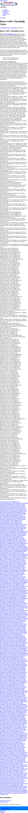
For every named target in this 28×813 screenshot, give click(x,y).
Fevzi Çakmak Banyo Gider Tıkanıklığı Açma (14, 604)
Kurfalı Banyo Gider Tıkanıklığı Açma (18, 672)
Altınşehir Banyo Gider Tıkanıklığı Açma (12, 517)
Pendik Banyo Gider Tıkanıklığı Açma (18, 712)
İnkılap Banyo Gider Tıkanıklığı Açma (18, 638)
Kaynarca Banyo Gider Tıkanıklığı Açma (18, 653)
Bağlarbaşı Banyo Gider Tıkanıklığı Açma (13, 536)
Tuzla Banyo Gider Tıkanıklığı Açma (9, 762)
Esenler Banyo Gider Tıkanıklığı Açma (9, 591)
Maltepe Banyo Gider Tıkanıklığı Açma (18, 681)
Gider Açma (11, 609)
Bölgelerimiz (6, 11)
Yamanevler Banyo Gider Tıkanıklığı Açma (10, 774)
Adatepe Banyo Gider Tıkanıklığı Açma (12, 507)
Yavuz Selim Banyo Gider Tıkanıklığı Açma (13, 774)
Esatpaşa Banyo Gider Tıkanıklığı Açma (12, 588)
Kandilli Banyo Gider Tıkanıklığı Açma (18, 646)
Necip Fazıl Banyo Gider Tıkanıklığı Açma (13, 698)
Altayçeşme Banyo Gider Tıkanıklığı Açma (10, 516)
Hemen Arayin (5, 808)
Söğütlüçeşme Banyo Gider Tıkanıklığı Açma (11, 743)
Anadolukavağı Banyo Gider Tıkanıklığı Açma (11, 523)
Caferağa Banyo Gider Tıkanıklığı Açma (18, 554)
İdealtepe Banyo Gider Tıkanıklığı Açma (12, 634)
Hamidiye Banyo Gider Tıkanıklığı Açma (13, 622)
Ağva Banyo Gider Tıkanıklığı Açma (17, 509)
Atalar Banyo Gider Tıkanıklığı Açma (17, 527)
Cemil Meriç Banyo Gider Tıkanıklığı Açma (13, 566)
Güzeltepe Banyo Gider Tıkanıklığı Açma (14, 619)
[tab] (3, 7)
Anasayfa (5, 9)
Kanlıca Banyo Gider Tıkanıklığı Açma (9, 648)
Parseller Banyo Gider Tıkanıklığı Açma (14, 710)
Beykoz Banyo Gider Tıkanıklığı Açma (9, 547)
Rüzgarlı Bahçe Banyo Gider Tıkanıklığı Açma (13, 719)
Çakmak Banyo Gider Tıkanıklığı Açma (9, 555)
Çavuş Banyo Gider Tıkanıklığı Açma (12, 562)
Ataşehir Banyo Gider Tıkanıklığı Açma (9, 528)
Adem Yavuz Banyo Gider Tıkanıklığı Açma (12, 507)
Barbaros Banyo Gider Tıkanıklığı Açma (18, 543)
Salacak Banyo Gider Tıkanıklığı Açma (12, 723)
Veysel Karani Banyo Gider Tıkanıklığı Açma (11, 770)
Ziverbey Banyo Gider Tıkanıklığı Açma (12, 791)
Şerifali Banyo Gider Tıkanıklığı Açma (18, 735)
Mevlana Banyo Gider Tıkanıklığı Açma (18, 691)
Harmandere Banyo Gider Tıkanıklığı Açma (10, 623)
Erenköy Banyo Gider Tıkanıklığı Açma (18, 586)
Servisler (5, 12)
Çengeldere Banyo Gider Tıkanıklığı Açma (10, 567)
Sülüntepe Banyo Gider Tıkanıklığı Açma (12, 750)
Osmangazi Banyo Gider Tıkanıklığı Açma (13, 709)
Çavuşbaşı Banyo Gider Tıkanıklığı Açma (13, 562)
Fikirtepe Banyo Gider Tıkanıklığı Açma (18, 606)
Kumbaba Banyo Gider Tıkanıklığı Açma (13, 670)
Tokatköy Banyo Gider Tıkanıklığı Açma (13, 756)
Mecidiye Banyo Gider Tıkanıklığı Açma (9, 683)
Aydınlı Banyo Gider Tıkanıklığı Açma (9, 532)
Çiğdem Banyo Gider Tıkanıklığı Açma (12, 572)
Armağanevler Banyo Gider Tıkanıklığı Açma (11, 524)
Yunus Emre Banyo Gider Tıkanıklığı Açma (13, 788)
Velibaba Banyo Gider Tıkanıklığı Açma (18, 768)
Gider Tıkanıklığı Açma (10, 34)
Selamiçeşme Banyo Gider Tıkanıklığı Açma (10, 732)
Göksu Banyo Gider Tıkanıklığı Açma (9, 611)
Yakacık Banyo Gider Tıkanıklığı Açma (13, 770)
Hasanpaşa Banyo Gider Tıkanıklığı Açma (13, 624)
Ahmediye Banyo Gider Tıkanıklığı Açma (10, 511)
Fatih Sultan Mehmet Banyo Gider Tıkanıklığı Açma (15, 598)
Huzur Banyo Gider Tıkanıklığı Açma (17, 630)
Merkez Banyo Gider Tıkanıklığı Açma (12, 688)
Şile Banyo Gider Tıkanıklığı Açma (17, 738)
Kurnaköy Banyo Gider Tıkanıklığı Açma (10, 673)
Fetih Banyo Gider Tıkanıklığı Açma (11, 603)
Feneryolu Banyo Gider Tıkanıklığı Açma (12, 600)
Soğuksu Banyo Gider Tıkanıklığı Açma (12, 742)
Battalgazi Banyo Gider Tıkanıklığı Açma (12, 545)
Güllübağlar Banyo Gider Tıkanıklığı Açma (13, 614)
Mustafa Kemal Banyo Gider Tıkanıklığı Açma (14, 696)
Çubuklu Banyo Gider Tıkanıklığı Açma (12, 575)
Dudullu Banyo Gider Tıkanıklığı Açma (18, 579)
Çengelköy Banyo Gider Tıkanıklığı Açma (13, 568)
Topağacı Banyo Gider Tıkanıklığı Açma (13, 757)
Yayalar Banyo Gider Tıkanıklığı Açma (17, 776)
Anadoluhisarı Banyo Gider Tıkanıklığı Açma (11, 521)
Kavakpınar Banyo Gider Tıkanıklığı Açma (14, 651)
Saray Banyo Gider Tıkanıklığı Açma (13, 728)
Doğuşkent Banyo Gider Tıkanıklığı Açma (13, 577)
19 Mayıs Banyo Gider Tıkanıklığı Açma (9, 501)
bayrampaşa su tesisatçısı (21, 546)
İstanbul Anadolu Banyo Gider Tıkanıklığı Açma (13, 640)
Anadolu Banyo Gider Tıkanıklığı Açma (12, 520)
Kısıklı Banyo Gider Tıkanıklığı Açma (12, 660)
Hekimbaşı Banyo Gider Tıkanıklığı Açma (13, 627)
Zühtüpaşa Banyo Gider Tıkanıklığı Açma (14, 792)
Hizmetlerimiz (6, 13)
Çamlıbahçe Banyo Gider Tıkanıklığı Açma (13, 558)
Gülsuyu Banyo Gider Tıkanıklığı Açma (14, 615)
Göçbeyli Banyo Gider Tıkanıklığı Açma (18, 610)
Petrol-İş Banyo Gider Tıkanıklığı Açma (9, 713)
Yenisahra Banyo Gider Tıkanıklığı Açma (10, 783)
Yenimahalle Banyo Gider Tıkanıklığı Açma (13, 782)
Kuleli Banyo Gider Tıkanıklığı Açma (12, 669)
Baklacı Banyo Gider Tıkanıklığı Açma (12, 538)
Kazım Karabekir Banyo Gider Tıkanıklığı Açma (14, 655)
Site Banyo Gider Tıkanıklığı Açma (13, 738)
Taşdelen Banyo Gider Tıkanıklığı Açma (18, 752)
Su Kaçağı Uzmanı (8, 746)
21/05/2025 (5, 27)
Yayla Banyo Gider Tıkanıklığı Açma (9, 778)
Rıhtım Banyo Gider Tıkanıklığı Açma (12, 719)
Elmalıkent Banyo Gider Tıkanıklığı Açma (13, 583)
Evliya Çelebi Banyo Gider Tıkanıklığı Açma (12, 595)
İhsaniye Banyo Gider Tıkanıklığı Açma (12, 636)
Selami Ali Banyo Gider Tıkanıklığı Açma (13, 731)
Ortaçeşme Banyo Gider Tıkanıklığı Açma (13, 705)
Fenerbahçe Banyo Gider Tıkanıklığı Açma (10, 599)
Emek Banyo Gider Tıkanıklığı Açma (13, 584)
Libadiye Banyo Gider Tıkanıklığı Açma (13, 679)
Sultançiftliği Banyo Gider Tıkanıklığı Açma (13, 748)
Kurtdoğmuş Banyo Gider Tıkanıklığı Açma (13, 674)
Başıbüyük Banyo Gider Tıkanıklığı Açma (10, 544)
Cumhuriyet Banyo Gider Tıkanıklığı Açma (10, 576)
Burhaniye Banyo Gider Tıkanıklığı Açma (13, 550)
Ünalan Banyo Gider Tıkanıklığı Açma (18, 764)
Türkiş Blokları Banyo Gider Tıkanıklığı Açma (14, 760)
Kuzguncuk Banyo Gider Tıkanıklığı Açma (12, 678)
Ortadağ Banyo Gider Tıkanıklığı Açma (13, 706)
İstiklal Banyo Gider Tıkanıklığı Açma (12, 644)
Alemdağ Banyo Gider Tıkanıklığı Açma (12, 515)
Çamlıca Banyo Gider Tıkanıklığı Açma (14, 558)
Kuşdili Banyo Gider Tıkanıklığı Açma (18, 676)
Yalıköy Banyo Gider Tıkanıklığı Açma (17, 772)
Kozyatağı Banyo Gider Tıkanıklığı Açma (13, 664)
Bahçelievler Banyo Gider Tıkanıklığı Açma (10, 538)
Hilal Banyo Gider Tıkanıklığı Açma (13, 628)
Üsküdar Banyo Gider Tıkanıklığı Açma (9, 766)
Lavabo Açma (18, 678)
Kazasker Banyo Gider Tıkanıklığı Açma (9, 654)
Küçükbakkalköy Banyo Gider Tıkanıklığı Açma (13, 666)
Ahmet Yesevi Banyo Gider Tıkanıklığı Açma (13, 511)
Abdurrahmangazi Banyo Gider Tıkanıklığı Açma (11, 503)
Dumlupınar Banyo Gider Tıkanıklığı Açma (10, 581)
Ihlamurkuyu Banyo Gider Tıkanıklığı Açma (10, 636)
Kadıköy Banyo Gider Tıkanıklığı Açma (13, 644)
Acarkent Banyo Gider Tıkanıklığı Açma (14, 503)
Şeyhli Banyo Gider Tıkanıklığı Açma (9, 736)
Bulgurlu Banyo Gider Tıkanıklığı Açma (12, 550)
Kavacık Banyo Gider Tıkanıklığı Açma (12, 650)
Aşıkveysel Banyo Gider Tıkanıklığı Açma (13, 525)
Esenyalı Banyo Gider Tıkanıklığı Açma (12, 594)
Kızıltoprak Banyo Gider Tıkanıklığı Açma (13, 660)
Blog (4, 15)
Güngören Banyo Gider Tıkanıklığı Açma (13, 618)
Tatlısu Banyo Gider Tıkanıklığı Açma (9, 754)
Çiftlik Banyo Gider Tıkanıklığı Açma (12, 571)
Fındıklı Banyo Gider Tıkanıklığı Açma (9, 607)
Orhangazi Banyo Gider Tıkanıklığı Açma (10, 701)
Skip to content (3, 0)
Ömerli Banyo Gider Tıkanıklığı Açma (18, 700)
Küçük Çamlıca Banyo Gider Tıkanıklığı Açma (13, 664)
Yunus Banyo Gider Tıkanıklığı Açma (12, 787)
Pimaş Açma (22, 713)
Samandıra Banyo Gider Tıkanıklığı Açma (13, 723)
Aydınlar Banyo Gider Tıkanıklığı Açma (17, 531)
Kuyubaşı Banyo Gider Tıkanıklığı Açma (9, 677)
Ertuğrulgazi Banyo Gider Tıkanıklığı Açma (10, 587)
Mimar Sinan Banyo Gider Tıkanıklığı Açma (10, 692)
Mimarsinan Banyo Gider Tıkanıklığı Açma (13, 693)
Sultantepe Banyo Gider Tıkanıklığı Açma (10, 750)
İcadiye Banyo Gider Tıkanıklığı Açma (9, 632)
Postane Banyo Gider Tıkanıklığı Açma (9, 715)
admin (14, 27)
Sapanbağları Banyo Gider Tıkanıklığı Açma (13, 727)
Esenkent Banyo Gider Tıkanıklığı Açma (18, 590)
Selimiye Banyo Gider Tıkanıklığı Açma (12, 733)
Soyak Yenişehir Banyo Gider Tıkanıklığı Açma (12, 744)
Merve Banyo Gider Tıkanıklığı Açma (12, 689)
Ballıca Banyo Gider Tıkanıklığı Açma (18, 540)
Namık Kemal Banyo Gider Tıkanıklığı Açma (11, 697)
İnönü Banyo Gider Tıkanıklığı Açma (9, 640)
